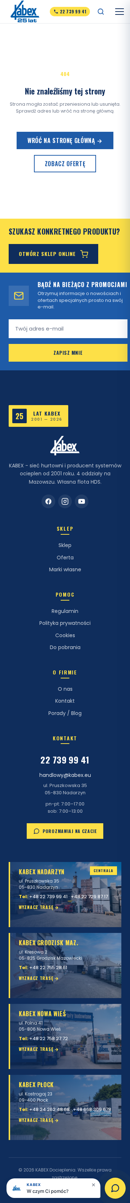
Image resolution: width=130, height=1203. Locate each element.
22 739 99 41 (65, 759)
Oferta (65, 557)
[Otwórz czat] (115, 1188)
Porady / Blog (65, 713)
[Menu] (119, 12)
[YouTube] (81, 501)
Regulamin (65, 611)
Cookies (65, 635)
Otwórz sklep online (47, 253)
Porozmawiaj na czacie (70, 831)
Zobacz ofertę (65, 163)
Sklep (65, 545)
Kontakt (65, 700)
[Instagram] (65, 501)
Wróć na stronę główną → (65, 140)
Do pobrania (65, 647)
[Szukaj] (101, 11)
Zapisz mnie (68, 352)
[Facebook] (48, 501)
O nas (65, 689)
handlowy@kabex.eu (65, 775)
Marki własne (65, 569)
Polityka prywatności (65, 623)
